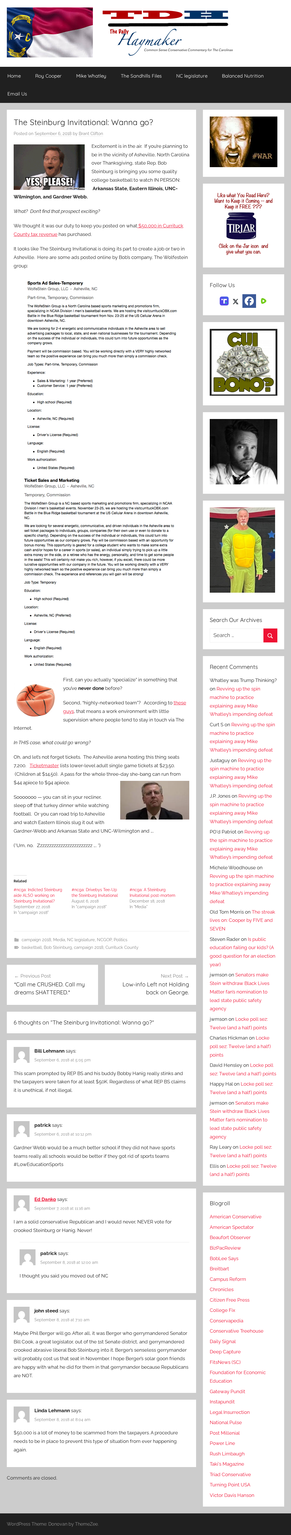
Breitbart (219, 1268)
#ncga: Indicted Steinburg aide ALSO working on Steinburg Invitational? (38, 895)
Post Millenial (225, 1433)
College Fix (222, 1310)
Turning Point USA (230, 1485)
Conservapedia (226, 1321)
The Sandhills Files (141, 76)
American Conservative (235, 1216)
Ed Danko (45, 1199)
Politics (120, 939)
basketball (32, 947)
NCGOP (104, 939)
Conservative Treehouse (236, 1331)
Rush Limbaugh (227, 1454)
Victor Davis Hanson (232, 1495)
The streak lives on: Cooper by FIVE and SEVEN (242, 920)
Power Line (222, 1443)
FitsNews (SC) (225, 1362)
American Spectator (232, 1227)
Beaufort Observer (230, 1237)
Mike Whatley (91, 76)
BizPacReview (225, 1248)
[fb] (249, 301)
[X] (235, 300)
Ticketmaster (44, 765)
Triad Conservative (230, 1474)
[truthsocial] (224, 300)
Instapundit (222, 1402)
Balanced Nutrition (243, 76)
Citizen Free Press (230, 1300)
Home (14, 76)
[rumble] (263, 300)
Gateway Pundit (227, 1391)
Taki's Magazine (227, 1464)
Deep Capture (225, 1351)
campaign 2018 (36, 939)
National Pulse (226, 1422)
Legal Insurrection (230, 1412)
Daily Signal (223, 1341)
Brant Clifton (91, 133)
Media (59, 939)
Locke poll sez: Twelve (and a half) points (240, 1046)
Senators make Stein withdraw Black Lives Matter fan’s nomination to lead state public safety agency (239, 991)
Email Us (17, 94)
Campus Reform (228, 1279)
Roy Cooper (48, 76)
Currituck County (121, 947)
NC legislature (191, 76)
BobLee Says (224, 1258)
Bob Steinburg (58, 947)
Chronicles (222, 1289)
